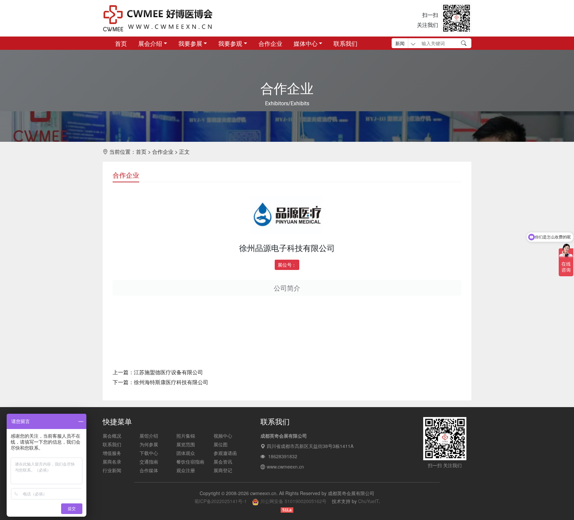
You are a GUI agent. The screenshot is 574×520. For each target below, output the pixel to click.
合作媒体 (149, 470)
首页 (121, 43)
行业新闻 (112, 470)
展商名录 (112, 461)
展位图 (221, 444)
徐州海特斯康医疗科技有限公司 (171, 382)
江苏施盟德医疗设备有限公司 (168, 372)
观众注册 (185, 470)
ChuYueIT (368, 501)
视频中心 (223, 435)
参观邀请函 (225, 453)
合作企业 (270, 43)
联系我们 (345, 43)
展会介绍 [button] (150, 43)
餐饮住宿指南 (190, 461)
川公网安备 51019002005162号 (293, 501)
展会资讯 (223, 461)
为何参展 (149, 444)
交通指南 (149, 461)
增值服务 (112, 453)
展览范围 (185, 444)
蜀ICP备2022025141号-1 (220, 501)
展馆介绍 (149, 435)
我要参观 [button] (230, 43)
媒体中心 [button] (306, 43)
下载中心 (149, 453)
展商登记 (223, 470)
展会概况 (112, 435)
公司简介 (287, 288)
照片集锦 (185, 435)
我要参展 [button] (190, 43)
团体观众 (185, 453)
